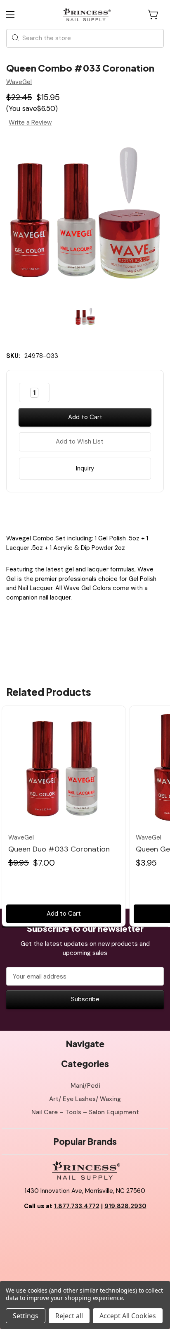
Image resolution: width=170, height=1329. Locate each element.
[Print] (92, 511)
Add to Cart (64, 913)
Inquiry (85, 468)
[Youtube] (85, 1227)
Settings (25, 1315)
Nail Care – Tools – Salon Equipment (85, 1112)
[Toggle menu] (17, 14)
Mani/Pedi (85, 1086)
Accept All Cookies (127, 1315)
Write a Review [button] (30, 122)
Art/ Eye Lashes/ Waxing (85, 1099)
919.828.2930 (125, 1206)
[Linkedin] (106, 511)
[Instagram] (103, 1227)
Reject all (69, 1315)
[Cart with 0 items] (153, 14)
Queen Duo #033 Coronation (59, 849)
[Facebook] (63, 511)
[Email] (78, 511)
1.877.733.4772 (76, 1206)
